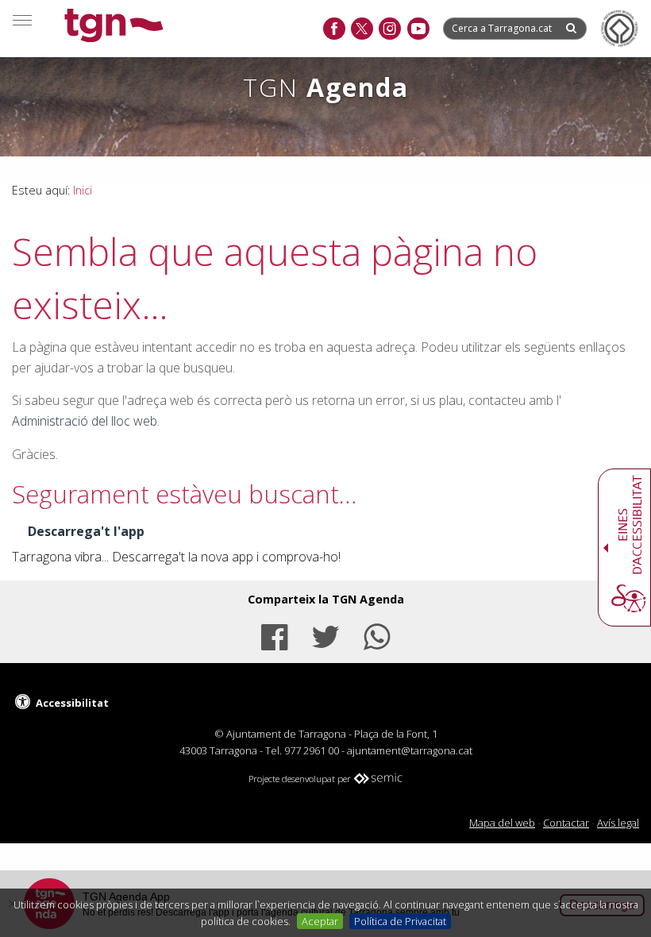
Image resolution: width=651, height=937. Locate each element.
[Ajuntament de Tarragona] (114, 27)
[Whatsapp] (377, 634)
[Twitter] (325, 634)
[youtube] (418, 29)
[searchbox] (503, 28)
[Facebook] (273, 634)
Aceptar (320, 921)
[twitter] (361, 29)
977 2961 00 (311, 750)
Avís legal (618, 823)
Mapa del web (502, 823)
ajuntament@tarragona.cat (409, 750)
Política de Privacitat (400, 921)
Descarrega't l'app (86, 531)
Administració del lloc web (84, 421)
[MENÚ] (22, 20)
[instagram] (389, 29)
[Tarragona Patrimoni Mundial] (619, 28)
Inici (82, 190)
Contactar (566, 823)
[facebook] (333, 29)
